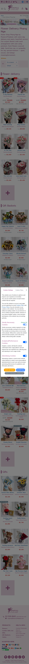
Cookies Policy (20, 305)
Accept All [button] (20, 370)
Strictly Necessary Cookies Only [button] (14, 373)
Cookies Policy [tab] (19, 290)
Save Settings (9, 370)
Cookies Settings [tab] (8, 290)
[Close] (26, 290)
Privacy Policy (6, 307)
